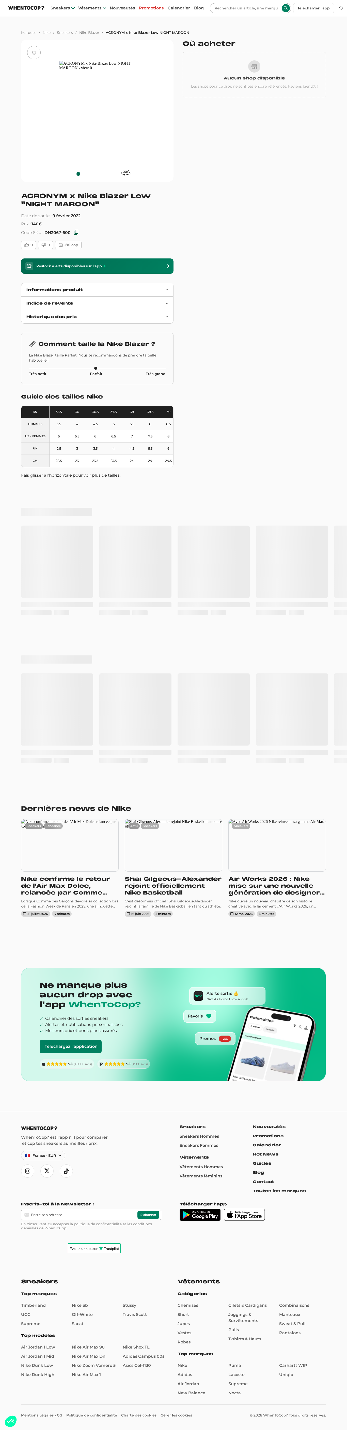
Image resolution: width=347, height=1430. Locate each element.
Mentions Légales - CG (41, 1120)
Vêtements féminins (201, 880)
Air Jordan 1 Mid (37, 1060)
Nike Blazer (89, 33)
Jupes (184, 1028)
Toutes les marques (279, 895)
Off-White (82, 1019)
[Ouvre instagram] (27, 875)
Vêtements (89, 8)
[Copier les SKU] (76, 232)
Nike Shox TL (136, 1051)
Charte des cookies (138, 1120)
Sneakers (60, 8)
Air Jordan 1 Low (38, 1051)
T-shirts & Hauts (244, 1043)
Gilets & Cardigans (247, 1010)
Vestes (184, 1037)
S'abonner (148, 919)
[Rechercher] (286, 8)
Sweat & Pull (292, 1028)
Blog (199, 8)
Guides (262, 868)
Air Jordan (188, 1088)
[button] (11, 1421)
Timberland (33, 1010)
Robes (184, 1046)
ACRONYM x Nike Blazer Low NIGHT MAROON (147, 33)
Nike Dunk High (37, 1079)
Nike (47, 33)
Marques (28, 33)
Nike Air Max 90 (88, 1051)
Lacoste (236, 1079)
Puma (234, 1070)
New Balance (191, 1097)
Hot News (265, 859)
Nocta (234, 1097)
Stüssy (129, 1010)
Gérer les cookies (176, 1120)
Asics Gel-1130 (137, 1070)
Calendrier (179, 8)
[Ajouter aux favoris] (34, 52)
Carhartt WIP (293, 1070)
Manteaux (289, 1019)
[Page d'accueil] (26, 8)
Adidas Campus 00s (143, 1060)
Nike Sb (80, 1010)
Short (183, 1019)
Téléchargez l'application (71, 751)
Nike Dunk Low (37, 1070)
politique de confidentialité (98, 928)
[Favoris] (341, 8)
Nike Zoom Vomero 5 (94, 1070)
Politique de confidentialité (91, 1120)
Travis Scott (135, 1019)
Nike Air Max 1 (86, 1079)
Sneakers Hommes (199, 840)
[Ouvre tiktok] (66, 875)
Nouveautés (122, 8)
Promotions (151, 8)
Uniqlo (286, 1079)
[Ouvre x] (47, 875)
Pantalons (290, 1037)
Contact (263, 886)
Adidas (185, 1079)
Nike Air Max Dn (88, 1060)
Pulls (233, 1034)
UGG (25, 1019)
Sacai (77, 1028)
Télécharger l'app (313, 8)
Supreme (30, 1028)
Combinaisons (294, 1010)
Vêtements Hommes (201, 871)
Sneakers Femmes (199, 850)
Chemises (188, 1010)
